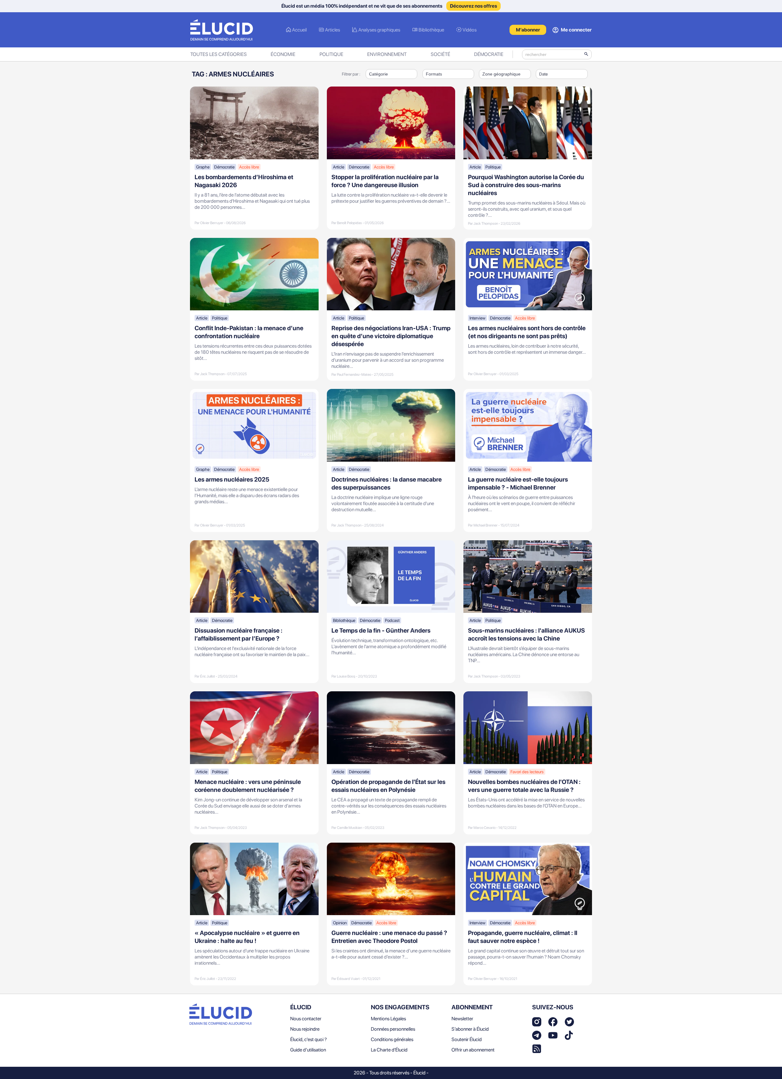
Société (440, 54)
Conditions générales (392, 1039)
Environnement (387, 54)
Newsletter (462, 1019)
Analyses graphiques (379, 30)
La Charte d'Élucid (389, 1050)
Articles (332, 30)
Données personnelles (393, 1029)
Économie (283, 54)
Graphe (203, 166)
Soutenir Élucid (466, 1039)
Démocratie (488, 54)
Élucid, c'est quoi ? (308, 1039)
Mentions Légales (388, 1019)
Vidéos (469, 30)
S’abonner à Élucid (470, 1029)
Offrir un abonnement (473, 1050)
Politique (331, 54)
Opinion (340, 922)
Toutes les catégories (218, 54)
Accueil (299, 30)
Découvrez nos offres (473, 6)
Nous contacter (305, 1019)
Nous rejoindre (305, 1029)
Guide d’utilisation (308, 1050)
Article (338, 166)
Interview (477, 318)
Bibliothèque (431, 30)
